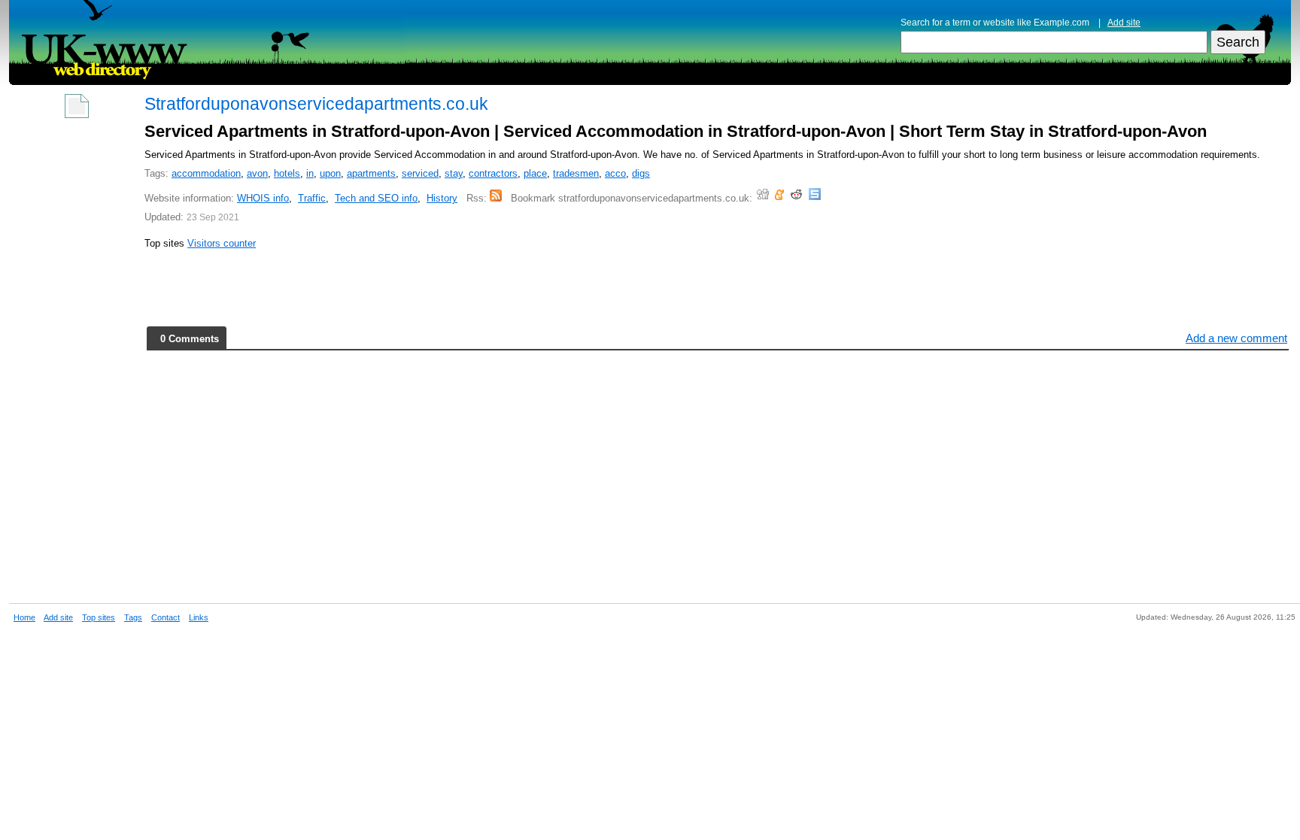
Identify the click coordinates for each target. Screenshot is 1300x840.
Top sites (98, 617)
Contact (165, 617)
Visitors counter (221, 243)
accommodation (206, 173)
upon (330, 173)
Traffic (312, 198)
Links (198, 617)
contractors (493, 173)
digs (641, 173)
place (535, 173)
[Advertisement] (77, 355)
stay (454, 173)
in (310, 173)
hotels (287, 173)
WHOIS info (263, 198)
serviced (420, 173)
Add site (1124, 22)
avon (257, 173)
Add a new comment (1236, 338)
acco (615, 173)
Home (24, 617)
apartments (371, 173)
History (442, 198)
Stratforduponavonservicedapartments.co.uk (316, 104)
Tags (133, 617)
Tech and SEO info (376, 198)
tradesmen (576, 173)
